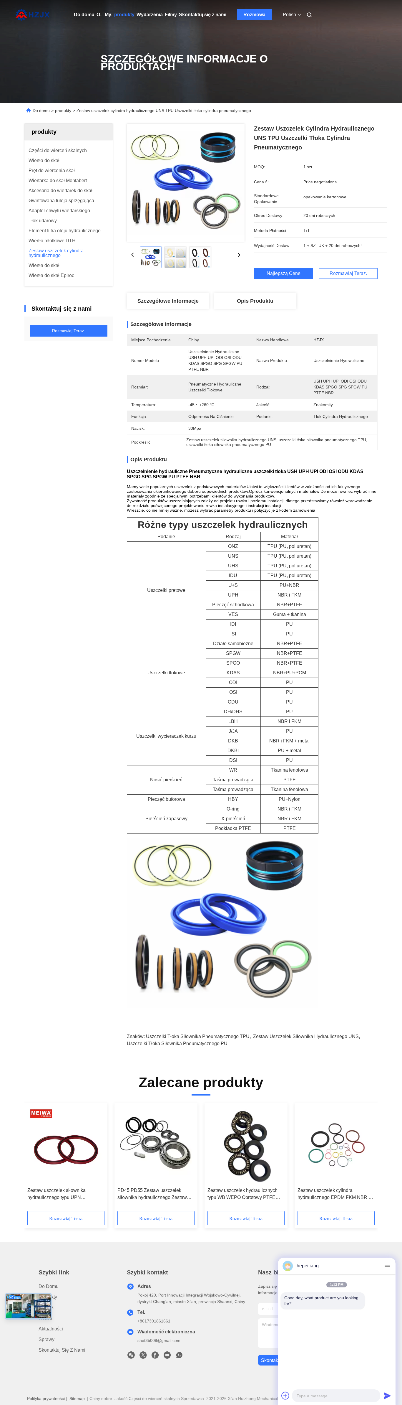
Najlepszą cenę (283, 273)
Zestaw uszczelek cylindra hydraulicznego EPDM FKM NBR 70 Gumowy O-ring (336, 1194)
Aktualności (51, 1328)
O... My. (104, 14)
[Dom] (32, 15)
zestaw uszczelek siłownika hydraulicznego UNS (306, 1036)
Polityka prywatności (46, 1398)
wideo (45, 1318)
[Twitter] (143, 1356)
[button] (35, 1159)
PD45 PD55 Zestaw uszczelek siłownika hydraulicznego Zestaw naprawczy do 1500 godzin (152, 1194)
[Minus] (387, 1265)
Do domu (84, 14)
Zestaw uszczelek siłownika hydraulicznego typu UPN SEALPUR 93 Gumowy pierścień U (64, 1194)
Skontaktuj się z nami (202, 14)
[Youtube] (167, 1356)
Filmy (171, 14)
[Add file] (285, 1395)
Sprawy (46, 1339)
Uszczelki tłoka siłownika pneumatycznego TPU (198, 1036)
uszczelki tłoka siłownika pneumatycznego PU (177, 1043)
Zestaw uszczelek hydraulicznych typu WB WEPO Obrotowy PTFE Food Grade (242, 1194)
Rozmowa (254, 14)
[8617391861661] (179, 1356)
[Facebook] (155, 1356)
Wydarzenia (150, 14)
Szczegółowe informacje (168, 301)
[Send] (387, 1395)
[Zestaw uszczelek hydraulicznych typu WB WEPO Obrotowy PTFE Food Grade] (246, 1145)
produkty (124, 14)
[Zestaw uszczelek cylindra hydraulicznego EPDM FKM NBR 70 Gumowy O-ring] (336, 1145)
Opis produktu (255, 301)
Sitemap (77, 1398)
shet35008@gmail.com (158, 1340)
